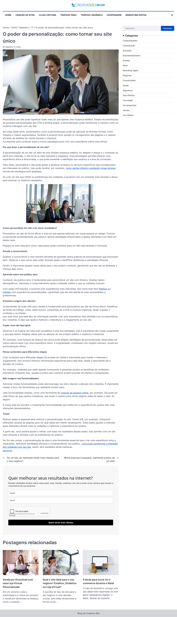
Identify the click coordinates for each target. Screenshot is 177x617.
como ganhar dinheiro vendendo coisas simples (91, 168)
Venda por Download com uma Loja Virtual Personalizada (18, 583)
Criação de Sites (25, 15)
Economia (127, 50)
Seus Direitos (129, 95)
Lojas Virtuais (47, 15)
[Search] (172, 15)
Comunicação (129, 45)
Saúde (126, 85)
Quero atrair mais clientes (60, 522)
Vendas (126, 110)
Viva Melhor (128, 115)
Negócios (7, 451)
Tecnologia (128, 100)
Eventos (126, 60)
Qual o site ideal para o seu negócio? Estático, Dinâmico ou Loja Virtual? (59, 583)
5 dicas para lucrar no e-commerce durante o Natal (98, 581)
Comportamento (130, 40)
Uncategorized (129, 105)
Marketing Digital (136, 15)
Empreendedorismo (131, 55)
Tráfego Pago (68, 15)
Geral (125, 65)
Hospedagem (114, 15)
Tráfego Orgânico (92, 15)
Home (8, 15)
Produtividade (129, 80)
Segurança (128, 90)
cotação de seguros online (74, 392)
